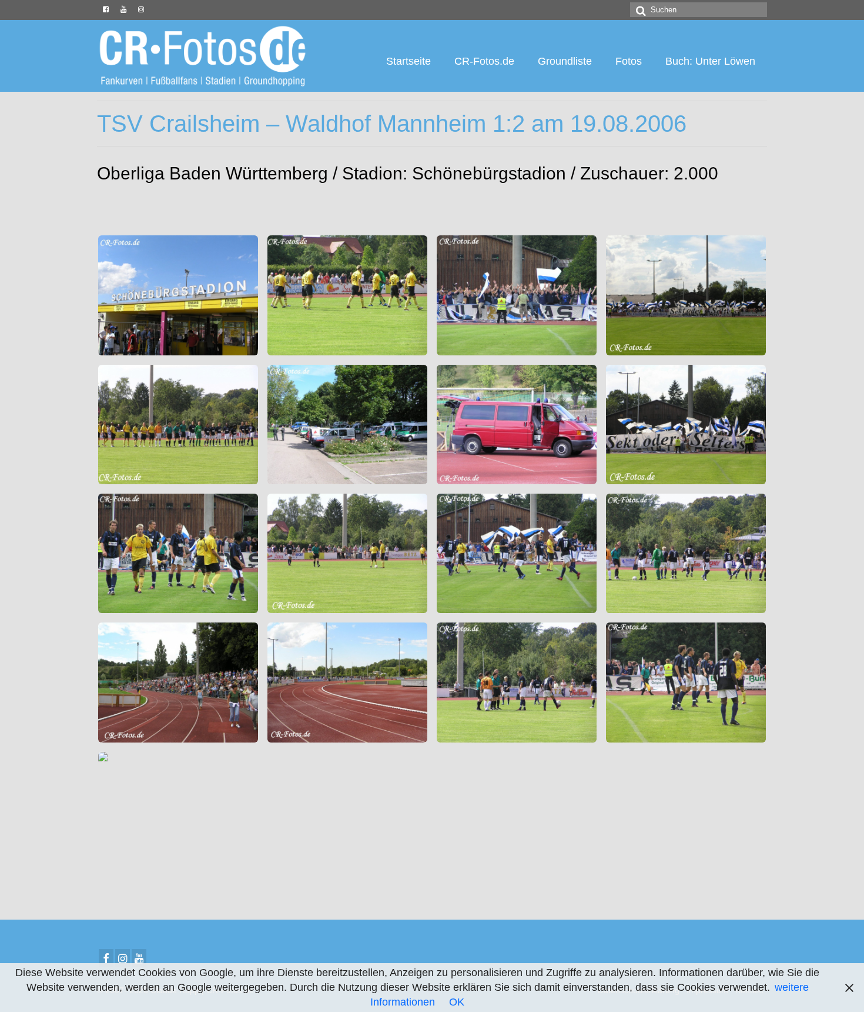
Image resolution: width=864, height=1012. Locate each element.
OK (456, 1002)
